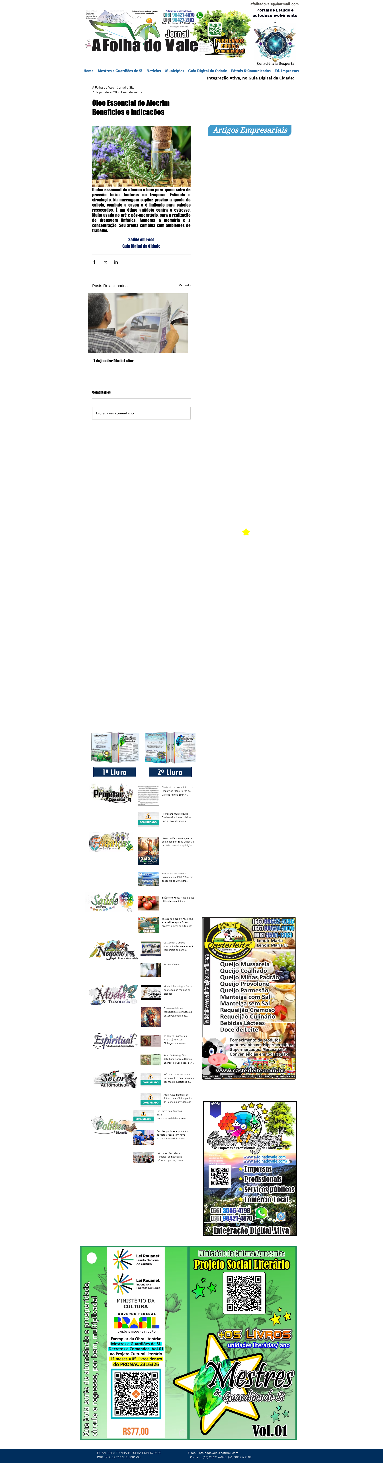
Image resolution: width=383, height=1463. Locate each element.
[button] (174, 71)
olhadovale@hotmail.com (276, 4)
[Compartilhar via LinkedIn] (116, 262)
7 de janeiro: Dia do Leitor (113, 360)
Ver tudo (185, 285)
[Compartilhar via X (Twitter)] (105, 262)
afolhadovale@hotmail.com (218, 1453)
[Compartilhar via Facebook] (94, 262)
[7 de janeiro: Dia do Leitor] (141, 323)
